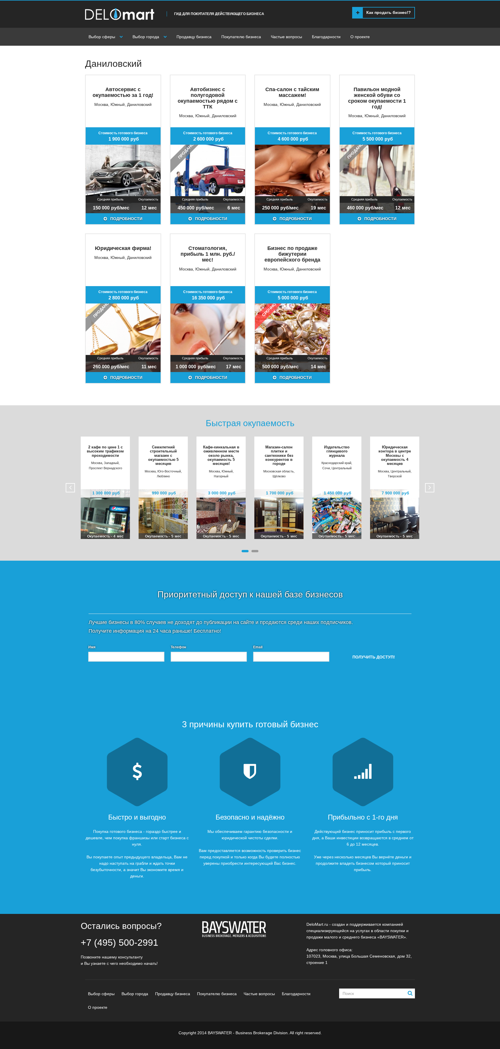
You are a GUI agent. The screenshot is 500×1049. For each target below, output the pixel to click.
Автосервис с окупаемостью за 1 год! (123, 92)
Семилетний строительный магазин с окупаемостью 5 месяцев (163, 455)
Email (257, 647)
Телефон (178, 647)
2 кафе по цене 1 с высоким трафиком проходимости (105, 451)
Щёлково (279, 476)
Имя (91, 647)
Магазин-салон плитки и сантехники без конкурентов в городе (279, 455)
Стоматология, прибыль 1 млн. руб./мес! (208, 254)
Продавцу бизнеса (194, 36)
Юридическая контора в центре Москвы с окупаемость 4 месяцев (394, 455)
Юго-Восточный (169, 471)
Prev (70, 487)
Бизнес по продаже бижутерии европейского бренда (292, 254)
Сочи (326, 468)
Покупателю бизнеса (241, 36)
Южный (118, 104)
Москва (101, 104)
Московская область (278, 471)
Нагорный (221, 476)
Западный (111, 463)
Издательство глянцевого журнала (337, 451)
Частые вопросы (286, 36)
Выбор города (146, 36)
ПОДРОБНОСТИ (125, 218)
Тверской (395, 476)
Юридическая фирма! (123, 248)
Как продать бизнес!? (388, 12)
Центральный (342, 468)
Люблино (163, 476)
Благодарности (326, 36)
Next (429, 487)
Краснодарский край (336, 463)
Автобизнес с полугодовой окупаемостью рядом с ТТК (208, 98)
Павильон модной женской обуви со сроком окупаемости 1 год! (377, 98)
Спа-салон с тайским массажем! (292, 92)
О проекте (360, 36)
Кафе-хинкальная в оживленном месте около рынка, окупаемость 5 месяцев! (221, 455)
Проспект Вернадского (105, 468)
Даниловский (139, 104)
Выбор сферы (102, 36)
